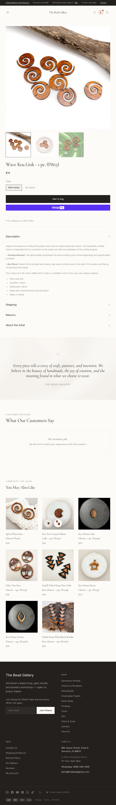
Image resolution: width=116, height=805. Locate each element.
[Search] (95, 12)
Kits (63, 716)
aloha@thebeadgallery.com (75, 771)
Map (76, 3)
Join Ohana (45, 710)
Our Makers (12, 763)
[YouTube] (17, 792)
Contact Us (11, 748)
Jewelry (65, 726)
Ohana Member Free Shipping (17, 3)
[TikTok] (32, 792)
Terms (47, 800)
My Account (12, 773)
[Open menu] (8, 12)
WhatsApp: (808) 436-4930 (75, 766)
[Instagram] (7, 792)
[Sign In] (101, 12)
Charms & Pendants (71, 685)
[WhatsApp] (27, 792)
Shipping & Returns (16, 753)
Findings (65, 706)
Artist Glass (67, 701)
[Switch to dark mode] (40, 792)
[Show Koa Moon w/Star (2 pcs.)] (58, 523)
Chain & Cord (68, 721)
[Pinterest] (22, 792)
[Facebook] (12, 792)
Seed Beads (67, 691)
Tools (64, 711)
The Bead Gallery (58, 12)
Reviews (10, 768)
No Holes (30, 187)
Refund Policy (13, 758)
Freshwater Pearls (70, 696)
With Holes (14, 187)
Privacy (38, 800)
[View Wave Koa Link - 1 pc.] (18, 144)
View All (65, 731)
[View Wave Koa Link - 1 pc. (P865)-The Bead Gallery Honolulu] (71, 144)
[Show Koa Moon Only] (48, 523)
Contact (103, 3)
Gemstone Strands (71, 680)
